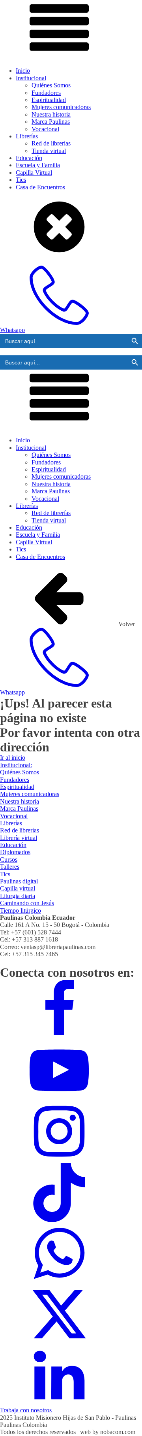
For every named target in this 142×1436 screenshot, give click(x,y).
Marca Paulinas (51, 121)
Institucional (31, 78)
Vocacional (45, 129)
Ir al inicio (12, 757)
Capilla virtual (17, 888)
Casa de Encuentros (40, 187)
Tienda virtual (49, 150)
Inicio (23, 70)
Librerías (27, 136)
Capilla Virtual (34, 172)
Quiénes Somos (51, 85)
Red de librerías (51, 143)
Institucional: (16, 765)
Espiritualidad (49, 99)
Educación (29, 158)
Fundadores (46, 92)
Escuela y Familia (38, 165)
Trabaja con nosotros (26, 1410)
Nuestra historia (51, 114)
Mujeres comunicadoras (61, 107)
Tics (21, 179)
